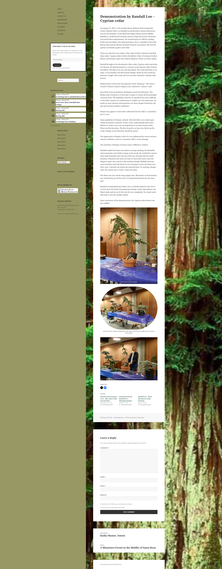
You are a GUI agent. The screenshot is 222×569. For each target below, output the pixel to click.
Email (103, 486)
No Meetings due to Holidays (66, 122)
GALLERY (60, 34)
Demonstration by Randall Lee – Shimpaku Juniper (125, 399)
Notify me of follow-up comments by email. (117, 504)
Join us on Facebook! (66, 172)
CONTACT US (61, 16)
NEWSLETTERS (62, 23)
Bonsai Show (61, 135)
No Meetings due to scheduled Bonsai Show (71, 97)
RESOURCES (61, 30)
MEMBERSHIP (62, 20)
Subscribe (57, 65)
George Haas (119, 417)
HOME (59, 9)
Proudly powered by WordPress (110, 564)
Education (140, 417)
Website (103, 495)
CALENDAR (61, 27)
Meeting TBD (60, 110)
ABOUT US (60, 13)
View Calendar (55, 126)
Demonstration (132, 417)
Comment (104, 448)
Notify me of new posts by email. (113, 507)
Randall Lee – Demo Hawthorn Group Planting (145, 399)
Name (103, 477)
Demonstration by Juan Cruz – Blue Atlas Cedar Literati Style (108, 399)
